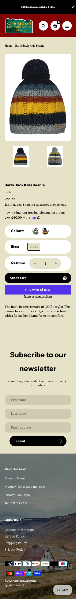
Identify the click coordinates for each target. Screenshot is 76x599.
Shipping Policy (16, 543)
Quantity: (18, 262)
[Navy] (45, 231)
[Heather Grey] (36, 231)
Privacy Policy (15, 549)
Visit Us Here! (15, 469)
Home (8, 45)
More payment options (38, 296)
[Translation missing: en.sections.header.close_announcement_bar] (73, 7)
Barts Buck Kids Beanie (29, 45)
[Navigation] (67, 26)
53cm (34, 246)
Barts (8, 192)
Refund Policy (15, 536)
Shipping (29, 204)
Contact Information (19, 530)
